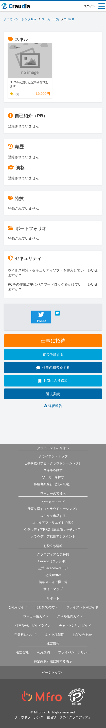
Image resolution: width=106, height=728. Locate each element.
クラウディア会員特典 (53, 554)
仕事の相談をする (56, 367)
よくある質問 (54, 635)
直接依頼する (53, 355)
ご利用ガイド (17, 607)
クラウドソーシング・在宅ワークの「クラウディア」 (53, 717)
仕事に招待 (53, 340)
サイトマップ (53, 589)
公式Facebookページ (53, 568)
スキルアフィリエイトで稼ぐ (53, 522)
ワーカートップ (53, 502)
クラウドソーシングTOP (20, 19)
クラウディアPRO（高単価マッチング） (53, 529)
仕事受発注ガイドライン (33, 625)
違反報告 (55, 406)
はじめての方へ (46, 607)
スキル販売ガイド (70, 616)
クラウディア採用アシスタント (53, 536)
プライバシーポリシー (74, 652)
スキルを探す (53, 470)
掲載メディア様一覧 (53, 582)
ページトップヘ (53, 672)
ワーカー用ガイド (36, 616)
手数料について (25, 635)
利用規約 (43, 652)
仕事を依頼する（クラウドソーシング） (53, 463)
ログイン (89, 6)
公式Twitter (53, 575)
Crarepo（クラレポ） (53, 561)
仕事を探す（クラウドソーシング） (53, 509)
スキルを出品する (53, 516)
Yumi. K (69, 19)
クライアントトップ (53, 456)
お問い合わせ (82, 635)
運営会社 (22, 652)
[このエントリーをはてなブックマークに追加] (65, 313)
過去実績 (53, 394)
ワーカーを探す (53, 477)
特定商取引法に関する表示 (53, 661)
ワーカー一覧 (50, 19)
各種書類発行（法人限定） (53, 484)
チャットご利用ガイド (75, 625)
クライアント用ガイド (82, 607)
